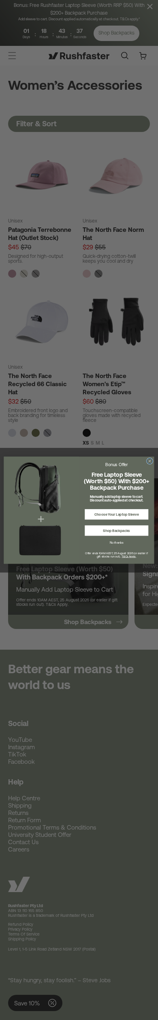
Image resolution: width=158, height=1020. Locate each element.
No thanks (117, 542)
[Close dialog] (149, 461)
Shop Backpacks (116, 530)
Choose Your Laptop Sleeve (116, 514)
